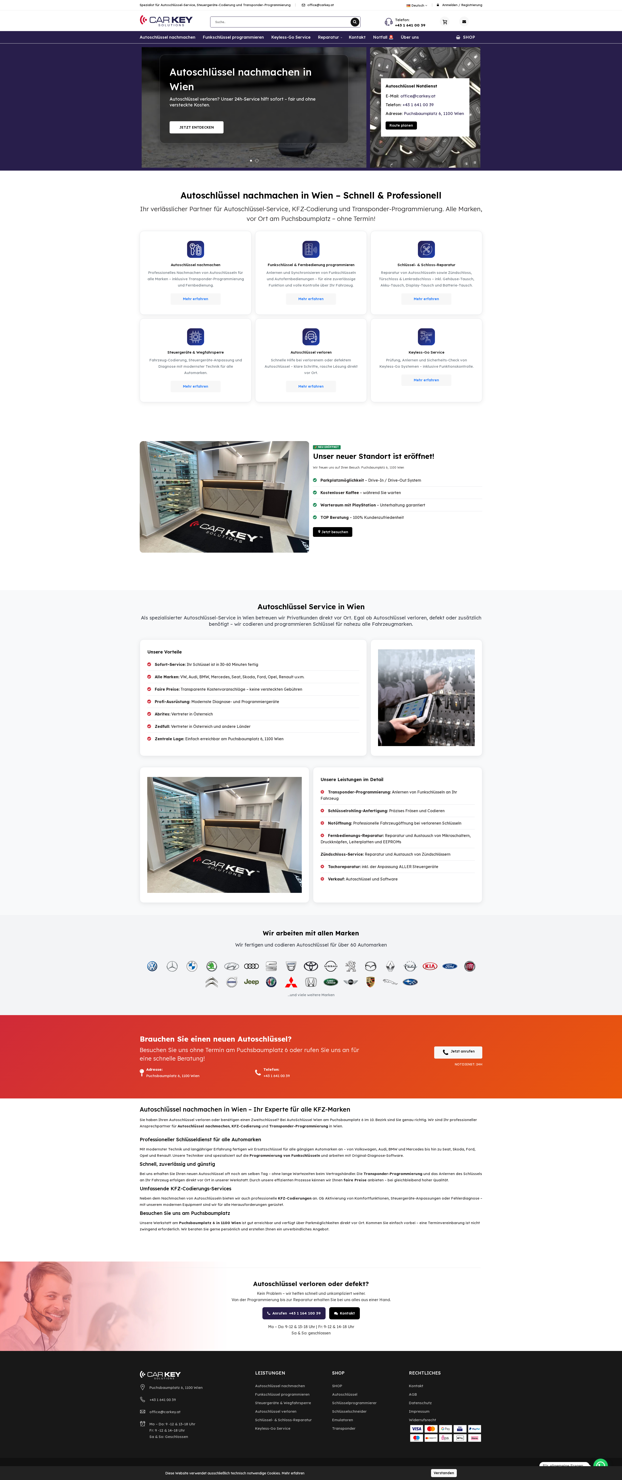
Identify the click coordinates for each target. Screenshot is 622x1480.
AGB (413, 1394)
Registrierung (471, 5)
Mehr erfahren (195, 299)
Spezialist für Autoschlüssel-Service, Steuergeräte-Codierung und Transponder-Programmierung (215, 5)
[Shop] (444, 21)
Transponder (343, 1428)
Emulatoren (342, 1420)
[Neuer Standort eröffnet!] (254, 107)
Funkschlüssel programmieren (282, 1394)
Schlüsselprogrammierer (354, 1403)
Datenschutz (420, 1403)
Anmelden (450, 5)
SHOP (337, 1386)
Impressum (419, 1411)
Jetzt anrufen (463, 1051)
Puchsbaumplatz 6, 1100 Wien (434, 113)
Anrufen (296, 1313)
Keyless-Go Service (272, 1428)
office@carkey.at (320, 5)
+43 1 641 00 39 (410, 25)
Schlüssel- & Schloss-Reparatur (283, 1420)
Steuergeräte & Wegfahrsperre (283, 1403)
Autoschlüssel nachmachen (280, 1386)
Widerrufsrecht (422, 1420)
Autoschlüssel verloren (275, 1411)
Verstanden (444, 1473)
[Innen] (224, 497)
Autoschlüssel (344, 1394)
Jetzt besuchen (195, 130)
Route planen (401, 125)
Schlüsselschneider (349, 1411)
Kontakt (347, 1313)
